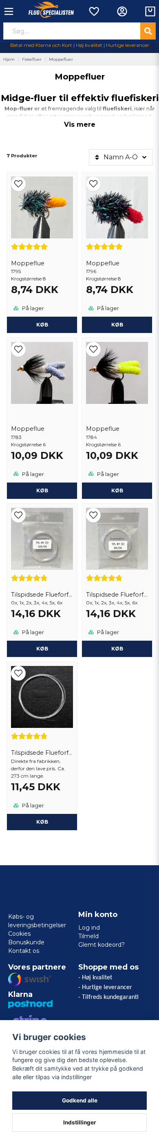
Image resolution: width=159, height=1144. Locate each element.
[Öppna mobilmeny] (9, 11)
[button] (42, 183)
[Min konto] (122, 11)
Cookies (19, 933)
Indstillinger (79, 1122)
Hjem (9, 59)
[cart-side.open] (150, 11)
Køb (42, 325)
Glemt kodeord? (101, 944)
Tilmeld (88, 936)
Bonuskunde (26, 942)
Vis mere (79, 124)
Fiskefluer (32, 59)
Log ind (89, 927)
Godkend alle (79, 1100)
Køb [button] (42, 649)
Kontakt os (23, 950)
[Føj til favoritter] (93, 11)
